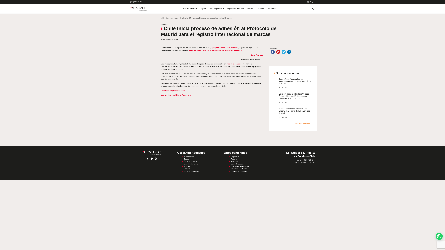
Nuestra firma (189, 157)
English (312, 2)
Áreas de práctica (215, 9)
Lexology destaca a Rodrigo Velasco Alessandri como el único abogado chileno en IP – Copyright (294, 96)
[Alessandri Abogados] (139, 8)
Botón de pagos (237, 164)
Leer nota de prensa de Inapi (173, 91)
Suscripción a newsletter (240, 166)
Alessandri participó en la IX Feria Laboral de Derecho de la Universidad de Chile (294, 111)
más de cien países (234, 64)
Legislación (235, 157)
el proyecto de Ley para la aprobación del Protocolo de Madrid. (216, 50)
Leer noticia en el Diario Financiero (176, 95)
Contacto (270, 9)
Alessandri (152, 153)
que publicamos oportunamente (224, 48)
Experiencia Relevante (235, 9)
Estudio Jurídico (189, 9)
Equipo (203, 9)
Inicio (163, 18)
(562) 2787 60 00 (136, 2)
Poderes (234, 159)
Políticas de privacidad (239, 171)
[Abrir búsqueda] (313, 8)
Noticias (250, 9)
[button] (439, 236)
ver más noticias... (303, 124)
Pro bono (260, 9)
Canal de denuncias (191, 171)
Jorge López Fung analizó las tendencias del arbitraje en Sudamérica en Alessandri (295, 81)
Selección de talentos (239, 169)
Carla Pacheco (257, 55)
